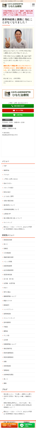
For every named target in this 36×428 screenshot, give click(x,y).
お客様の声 (7, 214)
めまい (6, 287)
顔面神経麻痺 (8, 266)
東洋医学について (9, 205)
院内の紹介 (7, 192)
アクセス (6, 174)
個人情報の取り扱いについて (13, 218)
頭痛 (5, 361)
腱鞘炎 (6, 331)
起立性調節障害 (8, 270)
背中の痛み (7, 292)
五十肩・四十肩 (8, 279)
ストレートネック (9, 318)
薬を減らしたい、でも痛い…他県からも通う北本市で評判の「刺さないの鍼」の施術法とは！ (18, 396)
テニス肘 (6, 335)
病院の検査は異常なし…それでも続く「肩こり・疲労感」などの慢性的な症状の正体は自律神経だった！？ (18, 405)
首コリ (6, 244)
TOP (5, 166)
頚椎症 (6, 248)
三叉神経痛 (7, 253)
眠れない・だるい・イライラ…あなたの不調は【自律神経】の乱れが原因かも (18, 228)
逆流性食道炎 (8, 274)
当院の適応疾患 (8, 200)
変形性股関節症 (8, 357)
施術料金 (6, 170)
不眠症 (6, 327)
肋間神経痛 (7, 313)
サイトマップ (8, 222)
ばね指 (6, 340)
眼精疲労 (6, 305)
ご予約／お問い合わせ (11, 179)
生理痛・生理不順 (9, 283)
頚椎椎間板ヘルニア (10, 344)
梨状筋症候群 (8, 240)
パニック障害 (8, 261)
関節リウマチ (8, 300)
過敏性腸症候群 (8, 257)
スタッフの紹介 (8, 187)
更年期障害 (7, 322)
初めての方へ (8, 183)
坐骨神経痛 (7, 366)
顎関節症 (6, 370)
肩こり (6, 379)
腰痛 (5, 383)
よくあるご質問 (8, 196)
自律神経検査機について (11, 209)
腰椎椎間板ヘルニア (10, 296)
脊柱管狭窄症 (8, 348)
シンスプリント (8, 309)
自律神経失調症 (8, 374)
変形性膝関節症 (8, 353)
